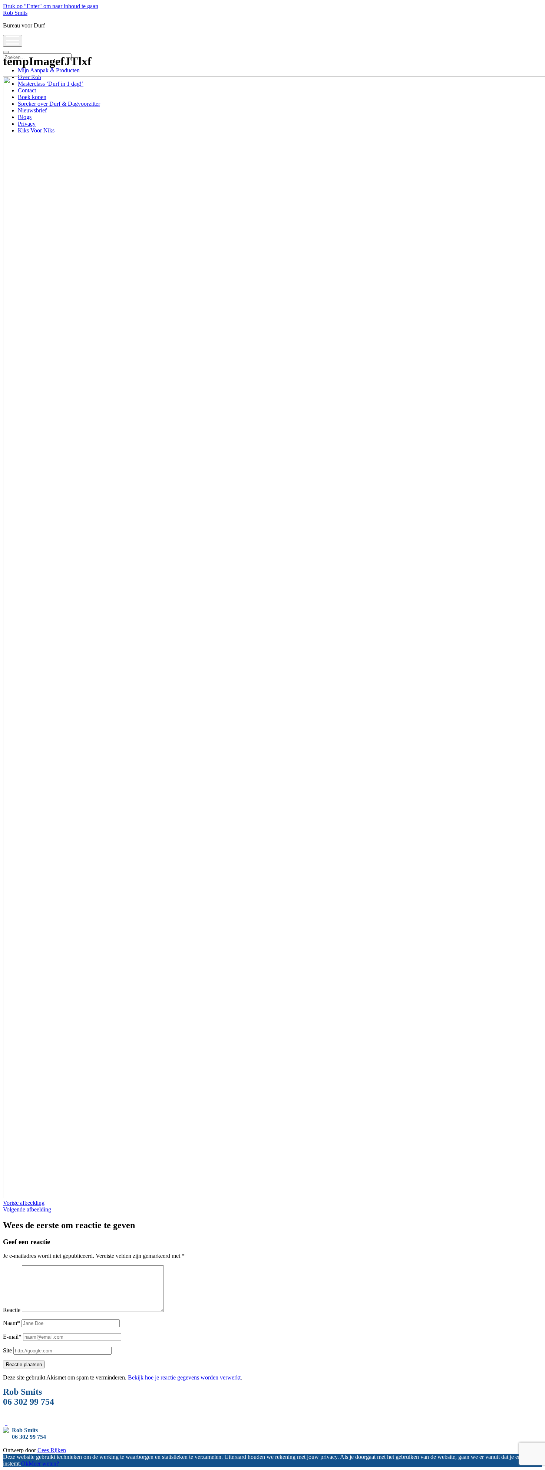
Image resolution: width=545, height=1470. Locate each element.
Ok (25, 1463)
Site (7, 1350)
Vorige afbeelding (23, 1203)
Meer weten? (44, 1463)
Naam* (11, 1323)
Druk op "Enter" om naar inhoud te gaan (50, 6)
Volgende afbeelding (27, 1209)
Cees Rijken (51, 1450)
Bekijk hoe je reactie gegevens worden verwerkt (184, 1377)
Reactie (11, 1310)
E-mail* (12, 1336)
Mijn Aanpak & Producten (49, 70)
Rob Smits (15, 13)
